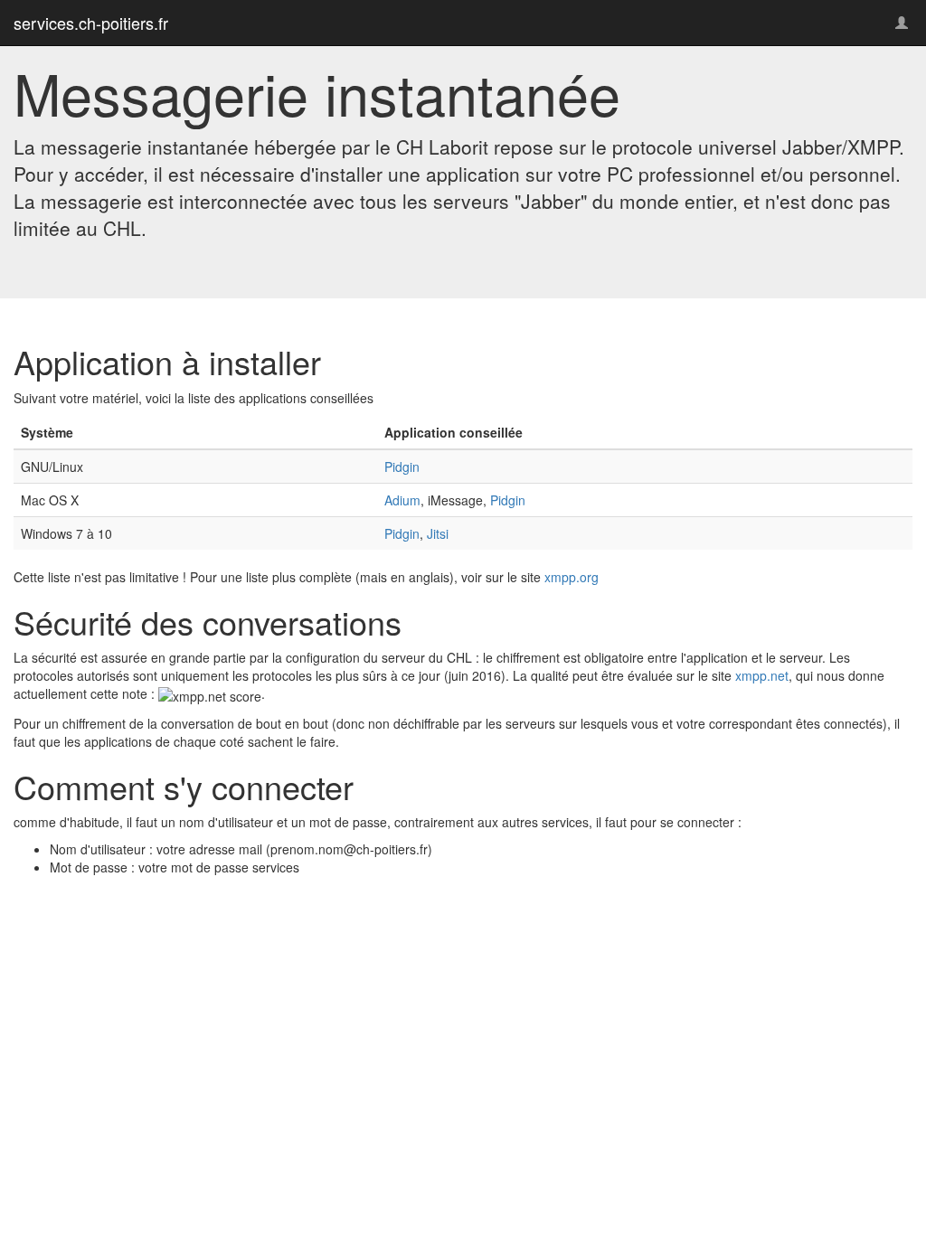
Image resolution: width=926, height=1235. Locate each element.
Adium (402, 500)
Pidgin (402, 466)
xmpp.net (762, 675)
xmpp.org (571, 577)
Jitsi (438, 533)
